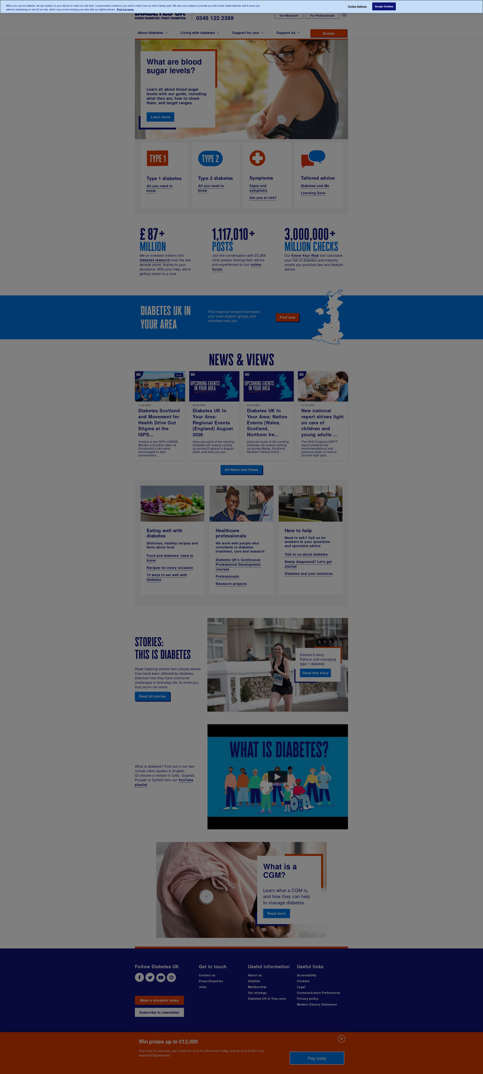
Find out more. (125, 9)
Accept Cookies (384, 6)
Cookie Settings (357, 6)
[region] (241, 6)
